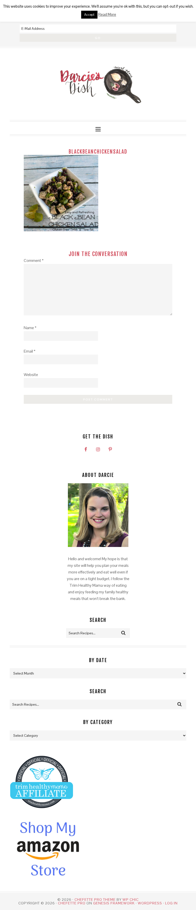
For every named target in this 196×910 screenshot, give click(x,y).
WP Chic (130, 899)
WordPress (150, 903)
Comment (34, 260)
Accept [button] (89, 14)
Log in (171, 903)
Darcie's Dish (97, 84)
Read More (107, 14)
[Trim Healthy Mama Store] (42, 813)
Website (31, 374)
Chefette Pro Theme (95, 899)
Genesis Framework (114, 903)
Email (29, 351)
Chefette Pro (71, 903)
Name (30, 327)
